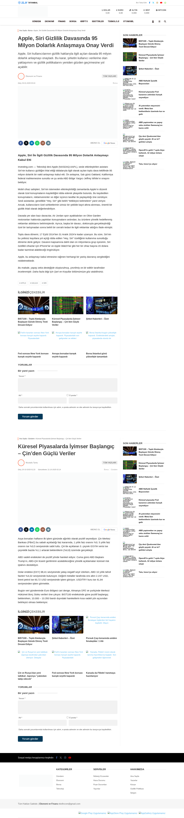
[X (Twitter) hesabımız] (153, 3)
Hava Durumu (99, 780)
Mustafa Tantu (32, 463)
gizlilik (35, 283)
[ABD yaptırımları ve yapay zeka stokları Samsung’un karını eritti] (130, 128)
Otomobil (128, 21)
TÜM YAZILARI (109, 76)
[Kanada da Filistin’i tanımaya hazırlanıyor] (101, 660)
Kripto (84, 21)
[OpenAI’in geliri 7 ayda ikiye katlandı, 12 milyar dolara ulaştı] (130, 153)
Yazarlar (133, 780)
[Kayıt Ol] (153, 21)
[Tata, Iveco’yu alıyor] (130, 168)
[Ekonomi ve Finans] (33, 16)
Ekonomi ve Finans (34, 76)
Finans (61, 21)
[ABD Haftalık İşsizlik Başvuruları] (130, 85)
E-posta (73, 395)
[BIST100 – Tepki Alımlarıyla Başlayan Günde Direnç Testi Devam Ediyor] (33, 306)
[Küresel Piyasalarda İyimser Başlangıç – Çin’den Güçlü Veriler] (67, 306)
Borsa (73, 21)
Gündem (36, 21)
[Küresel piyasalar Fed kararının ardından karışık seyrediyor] (130, 99)
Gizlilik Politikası (137, 789)
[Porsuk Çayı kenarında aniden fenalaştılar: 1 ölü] (101, 625)
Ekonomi (49, 21)
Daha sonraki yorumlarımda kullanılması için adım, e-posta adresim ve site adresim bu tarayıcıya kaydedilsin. (65, 407)
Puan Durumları (100, 784)
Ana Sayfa (134, 776)
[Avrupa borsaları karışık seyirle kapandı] (67, 340)
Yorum (22, 376)
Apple (23, 283)
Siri (44, 283)
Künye (133, 784)
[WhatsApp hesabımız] (165, 3)
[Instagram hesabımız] (157, 3)
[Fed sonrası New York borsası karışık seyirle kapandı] (33, 340)
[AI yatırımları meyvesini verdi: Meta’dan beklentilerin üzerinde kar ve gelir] (130, 110)
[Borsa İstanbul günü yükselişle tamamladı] (101, 340)
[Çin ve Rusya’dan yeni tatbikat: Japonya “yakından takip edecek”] (33, 660)
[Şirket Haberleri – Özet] (101, 306)
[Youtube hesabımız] (161, 3)
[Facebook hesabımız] (149, 3)
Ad (20, 395)
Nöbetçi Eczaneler (101, 776)
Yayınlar (96, 789)
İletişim (133, 793)
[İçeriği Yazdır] (48, 143)
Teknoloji (113, 21)
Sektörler (98, 21)
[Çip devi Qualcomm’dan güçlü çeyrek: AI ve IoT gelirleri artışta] (130, 141)
